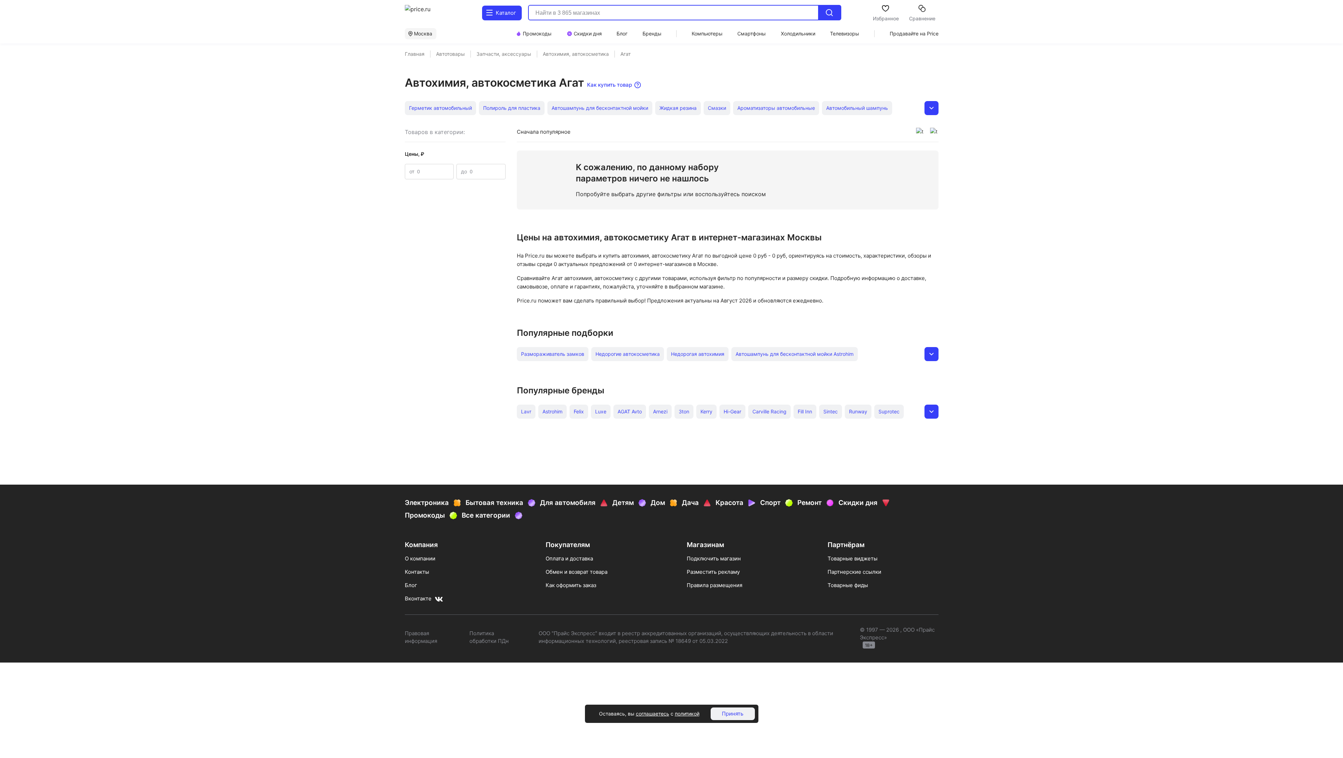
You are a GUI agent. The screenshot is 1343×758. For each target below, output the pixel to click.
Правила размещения (714, 585)
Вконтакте (418, 598)
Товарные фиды (848, 585)
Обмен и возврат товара (576, 571)
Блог (411, 585)
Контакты (417, 571)
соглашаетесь (652, 714)
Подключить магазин (714, 558)
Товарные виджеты (852, 558)
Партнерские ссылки (854, 571)
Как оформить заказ (571, 585)
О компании (420, 558)
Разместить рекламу (713, 571)
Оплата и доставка (569, 558)
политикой (687, 714)
